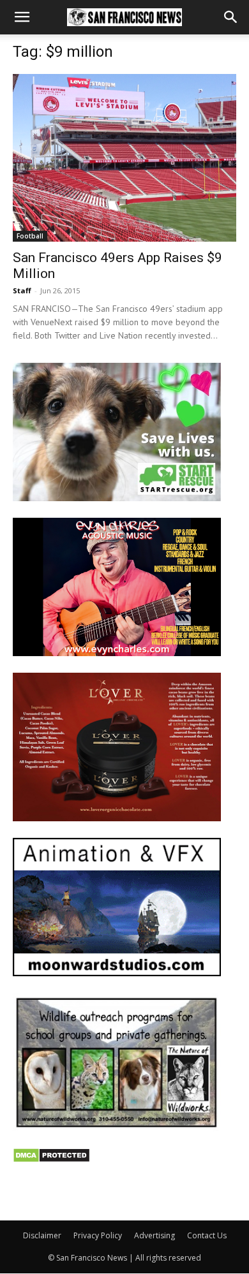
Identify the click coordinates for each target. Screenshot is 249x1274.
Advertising (154, 1235)
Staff (22, 290)
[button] (21, 17)
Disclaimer (42, 1235)
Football (30, 235)
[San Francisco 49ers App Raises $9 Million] (124, 158)
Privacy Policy (97, 1235)
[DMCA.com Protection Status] (51, 1159)
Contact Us (207, 1235)
